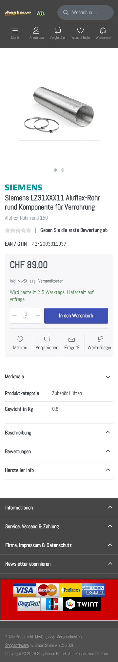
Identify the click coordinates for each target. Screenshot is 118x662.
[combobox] (85, 12)
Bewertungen (18, 451)
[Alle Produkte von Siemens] (24, 187)
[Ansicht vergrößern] (59, 110)
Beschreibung (18, 432)
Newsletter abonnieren (27, 563)
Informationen (19, 507)
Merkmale (14, 376)
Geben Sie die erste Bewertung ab (74, 230)
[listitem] (59, 110)
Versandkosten (50, 281)
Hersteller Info (19, 470)
